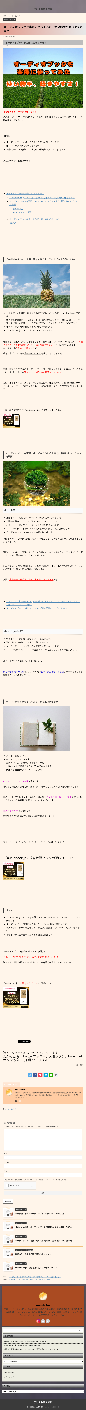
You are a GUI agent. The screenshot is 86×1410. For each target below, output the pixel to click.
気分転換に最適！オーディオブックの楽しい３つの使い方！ (40, 1213)
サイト (6, 1171)
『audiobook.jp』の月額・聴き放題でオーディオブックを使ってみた (42, 197)
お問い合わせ (9, 1372)
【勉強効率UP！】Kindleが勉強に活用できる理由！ (22, 1345)
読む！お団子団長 (43, 8)
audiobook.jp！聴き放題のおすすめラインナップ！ (37, 1268)
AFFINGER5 (55, 1407)
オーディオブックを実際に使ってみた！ (25, 193)
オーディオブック (10, 1109)
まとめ (12, 223)
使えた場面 (18, 208)
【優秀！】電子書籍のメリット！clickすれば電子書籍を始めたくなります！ (31, 1349)
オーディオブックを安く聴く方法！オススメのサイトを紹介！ (31, 1279)
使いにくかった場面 (22, 212)
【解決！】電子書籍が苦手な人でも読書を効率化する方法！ (25, 1341)
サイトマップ (9, 1377)
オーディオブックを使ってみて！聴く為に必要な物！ (34, 219)
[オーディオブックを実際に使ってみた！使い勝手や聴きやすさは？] (46, 1075)
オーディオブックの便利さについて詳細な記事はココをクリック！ (37, 608)
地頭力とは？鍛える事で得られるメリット (33, 1254)
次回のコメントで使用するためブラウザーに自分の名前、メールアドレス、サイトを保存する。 (37, 1180)
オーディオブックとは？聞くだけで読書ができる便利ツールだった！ (44, 1240)
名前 (6, 1153)
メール (7, 1162)
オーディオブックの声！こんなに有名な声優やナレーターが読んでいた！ (35, 1277)
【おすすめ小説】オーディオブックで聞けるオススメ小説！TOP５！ (44, 1227)
